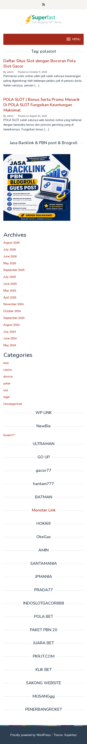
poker (6, 383)
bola (6, 363)
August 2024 (11, 324)
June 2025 (10, 283)
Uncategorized (12, 404)
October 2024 (12, 311)
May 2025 (9, 290)
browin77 (9, 435)
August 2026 (11, 242)
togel (6, 397)
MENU (76, 39)
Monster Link (44, 510)
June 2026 (10, 256)
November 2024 (13, 304)
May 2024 (9, 345)
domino (8, 376)
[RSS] (43, 4)
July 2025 (9, 277)
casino (7, 369)
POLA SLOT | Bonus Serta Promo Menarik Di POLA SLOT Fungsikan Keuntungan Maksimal (41, 105)
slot (5, 390)
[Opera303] (43, 19)
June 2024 (10, 338)
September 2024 (14, 318)
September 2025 (14, 270)
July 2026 (9, 249)
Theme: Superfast (65, 735)
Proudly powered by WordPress (30, 735)
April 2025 (9, 297)
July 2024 (9, 331)
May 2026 (9, 263)
